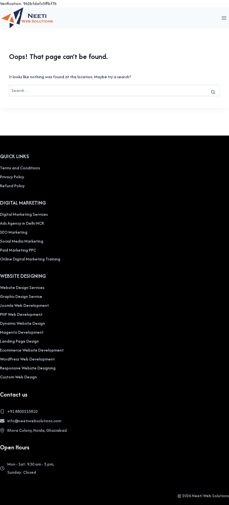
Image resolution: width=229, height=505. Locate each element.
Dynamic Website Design (22, 323)
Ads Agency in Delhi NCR (22, 223)
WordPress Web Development (27, 359)
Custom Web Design (18, 377)
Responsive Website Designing (28, 368)
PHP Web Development (21, 314)
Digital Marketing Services (24, 214)
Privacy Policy (12, 177)
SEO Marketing (13, 232)
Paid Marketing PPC (18, 250)
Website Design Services (22, 287)
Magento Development (22, 332)
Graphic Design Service (21, 296)
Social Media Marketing (21, 241)
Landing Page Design (19, 341)
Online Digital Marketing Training (30, 259)
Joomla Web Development (24, 305)
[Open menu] (224, 17)
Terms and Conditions (20, 168)
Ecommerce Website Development (32, 350)
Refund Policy (12, 186)
